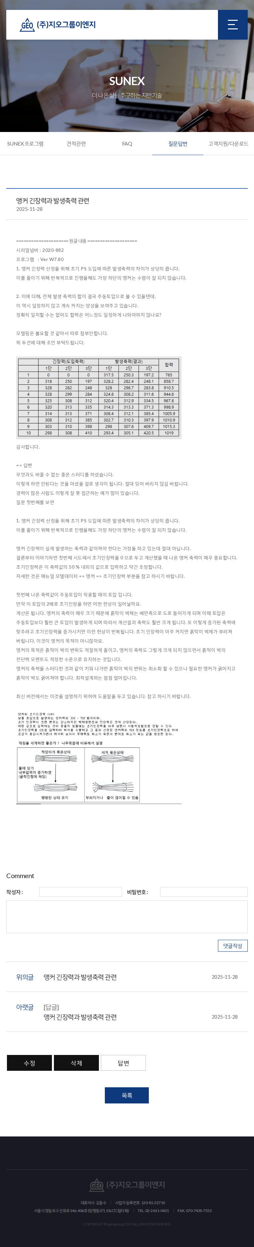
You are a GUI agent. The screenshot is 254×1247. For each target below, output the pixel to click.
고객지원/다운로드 (228, 143)
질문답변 (178, 143)
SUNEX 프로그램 (25, 143)
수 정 (29, 1063)
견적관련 (76, 143)
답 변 (123, 1063)
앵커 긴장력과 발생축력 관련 (141, 977)
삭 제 (76, 1063)
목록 (127, 1095)
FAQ (127, 143)
